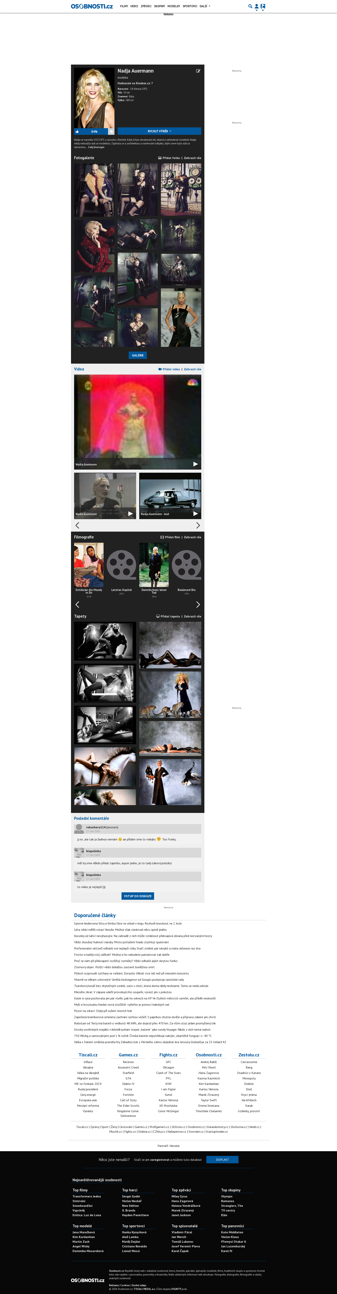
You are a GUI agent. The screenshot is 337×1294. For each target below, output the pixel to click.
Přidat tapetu (170, 616)
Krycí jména (249, 1095)
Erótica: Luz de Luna (87, 1215)
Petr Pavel (209, 1067)
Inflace (88, 1062)
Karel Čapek (180, 1251)
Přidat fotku (171, 158)
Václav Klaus (230, 1237)
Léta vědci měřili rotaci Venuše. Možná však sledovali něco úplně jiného (120, 930)
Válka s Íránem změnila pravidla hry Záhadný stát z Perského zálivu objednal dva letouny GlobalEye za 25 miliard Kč (150, 1042)
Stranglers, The (232, 1206)
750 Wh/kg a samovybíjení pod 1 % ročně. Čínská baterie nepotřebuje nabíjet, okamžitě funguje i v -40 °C (143, 1036)
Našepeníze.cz (176, 1131)
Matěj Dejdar (131, 1241)
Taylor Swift (209, 1100)
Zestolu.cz (249, 1055)
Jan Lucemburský (233, 1246)
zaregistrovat (159, 1160)
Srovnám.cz (196, 1131)
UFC (168, 1062)
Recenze (128, 1062)
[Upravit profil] (198, 71)
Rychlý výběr (158, 131)
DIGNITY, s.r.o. (179, 1289)
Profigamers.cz (159, 1127)
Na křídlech (249, 1100)
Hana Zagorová (209, 1073)
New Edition (130, 1206)
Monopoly (249, 1078)
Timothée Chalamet (208, 1111)
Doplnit (222, 1160)
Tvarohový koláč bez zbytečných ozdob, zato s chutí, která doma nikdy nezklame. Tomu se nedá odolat (141, 986)
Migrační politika (88, 1078)
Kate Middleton (232, 1232)
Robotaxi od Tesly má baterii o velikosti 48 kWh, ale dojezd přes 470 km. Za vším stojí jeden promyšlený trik (145, 1023)
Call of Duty (128, 1100)
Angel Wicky (81, 1246)
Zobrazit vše (192, 158)
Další (204, 6)
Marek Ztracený (209, 1095)
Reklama (114, 1285)
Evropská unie (88, 1100)
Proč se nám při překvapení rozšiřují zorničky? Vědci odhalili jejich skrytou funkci (125, 961)
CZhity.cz (159, 1131)
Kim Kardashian (209, 1084)
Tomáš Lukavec (182, 1241)
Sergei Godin (131, 1196)
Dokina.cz (144, 1131)
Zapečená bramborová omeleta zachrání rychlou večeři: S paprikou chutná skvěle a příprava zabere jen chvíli (145, 1017)
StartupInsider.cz (217, 1131)
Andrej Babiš (209, 1062)
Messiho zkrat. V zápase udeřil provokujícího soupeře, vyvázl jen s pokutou (123, 992)
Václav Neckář (132, 1201)
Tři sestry (228, 1210)
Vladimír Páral (182, 1232)
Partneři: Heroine (169, 1146)
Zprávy (94, 1127)
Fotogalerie (84, 157)
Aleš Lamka (130, 1237)
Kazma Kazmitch (209, 1078)
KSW (168, 1084)
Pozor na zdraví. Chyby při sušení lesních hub (103, 1011)
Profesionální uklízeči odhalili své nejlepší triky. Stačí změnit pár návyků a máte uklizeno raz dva (137, 948)
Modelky (174, 6)
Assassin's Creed (128, 1067)
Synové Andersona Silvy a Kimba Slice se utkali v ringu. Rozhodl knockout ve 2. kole (128, 923)
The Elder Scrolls (128, 1105)
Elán (224, 1215)
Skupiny (159, 6)
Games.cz (128, 1055)
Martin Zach (81, 1241)
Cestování (126, 1127)
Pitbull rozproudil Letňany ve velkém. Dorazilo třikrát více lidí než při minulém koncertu (131, 973)
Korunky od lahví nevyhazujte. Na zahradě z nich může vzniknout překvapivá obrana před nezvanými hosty (143, 936)
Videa (79, 369)
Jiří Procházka (168, 1105)
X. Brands (128, 1210)
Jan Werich (179, 1237)
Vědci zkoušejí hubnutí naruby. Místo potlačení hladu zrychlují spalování (121, 942)
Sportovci (190, 6)
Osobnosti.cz (209, 1055)
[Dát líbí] (82, 131)
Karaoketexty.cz (217, 1127)
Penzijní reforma (88, 1105)
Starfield (128, 1073)
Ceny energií (88, 1095)
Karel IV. (227, 1251)
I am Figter (168, 1089)
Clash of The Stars (168, 1073)
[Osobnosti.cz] (92, 6)
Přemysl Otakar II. (234, 1241)
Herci (134, 6)
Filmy (124, 6)
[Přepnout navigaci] (257, 6)
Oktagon (168, 1067)
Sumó (168, 1095)
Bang (249, 1067)
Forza (128, 1089)
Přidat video (171, 369)
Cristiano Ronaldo (134, 1246)
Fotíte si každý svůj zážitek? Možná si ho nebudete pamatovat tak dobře (121, 955)
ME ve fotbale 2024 (87, 1084)
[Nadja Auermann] (94, 97)
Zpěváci (146, 6)
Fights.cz (168, 1055)
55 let (126, 92)
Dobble (249, 1084)
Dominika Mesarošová (88, 1251)
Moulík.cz (115, 1131)
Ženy (114, 1127)
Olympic (226, 1196)
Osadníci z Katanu (249, 1073)
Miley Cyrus (179, 1196)
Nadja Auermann (136, 71)
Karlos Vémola (168, 1100)
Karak (249, 1105)
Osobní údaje (138, 1285)
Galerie (138, 355)
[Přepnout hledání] (250, 6)
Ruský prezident (88, 1089)
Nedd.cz (254, 1127)
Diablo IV (128, 1084)
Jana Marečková (84, 1232)
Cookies (125, 1285)
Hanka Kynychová (134, 1232)
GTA (128, 1078)
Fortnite (128, 1095)
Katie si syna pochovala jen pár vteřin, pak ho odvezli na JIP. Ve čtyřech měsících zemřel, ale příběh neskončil (145, 998)
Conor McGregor (168, 1111)
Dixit (249, 1089)
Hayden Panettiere (135, 1215)
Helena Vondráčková (186, 1206)
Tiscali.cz (88, 1055)
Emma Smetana (208, 1105)
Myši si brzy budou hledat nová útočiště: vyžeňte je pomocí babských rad (121, 1004)
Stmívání (79, 1201)
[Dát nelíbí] (105, 131)
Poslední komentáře (91, 818)
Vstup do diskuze (138, 896)
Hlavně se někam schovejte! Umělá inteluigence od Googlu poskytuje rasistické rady (129, 979)
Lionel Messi (131, 1251)
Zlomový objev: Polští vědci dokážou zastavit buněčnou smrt (114, 967)
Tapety (80, 616)
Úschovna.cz (239, 1127)
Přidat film (172, 537)
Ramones (227, 1201)
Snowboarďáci (82, 1206)
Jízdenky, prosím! (249, 1111)
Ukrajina (88, 1067)
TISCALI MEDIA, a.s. (144, 1289)
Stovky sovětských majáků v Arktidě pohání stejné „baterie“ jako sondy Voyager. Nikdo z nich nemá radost (142, 1029)
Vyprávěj (79, 1210)
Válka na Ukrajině (88, 1073)
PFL (168, 1078)
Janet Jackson (181, 1215)
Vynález (88, 1111)
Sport (105, 1127)
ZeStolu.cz (178, 1127)
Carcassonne (249, 1062)
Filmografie (84, 537)
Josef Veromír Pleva (186, 1246)
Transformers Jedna (87, 1196)
